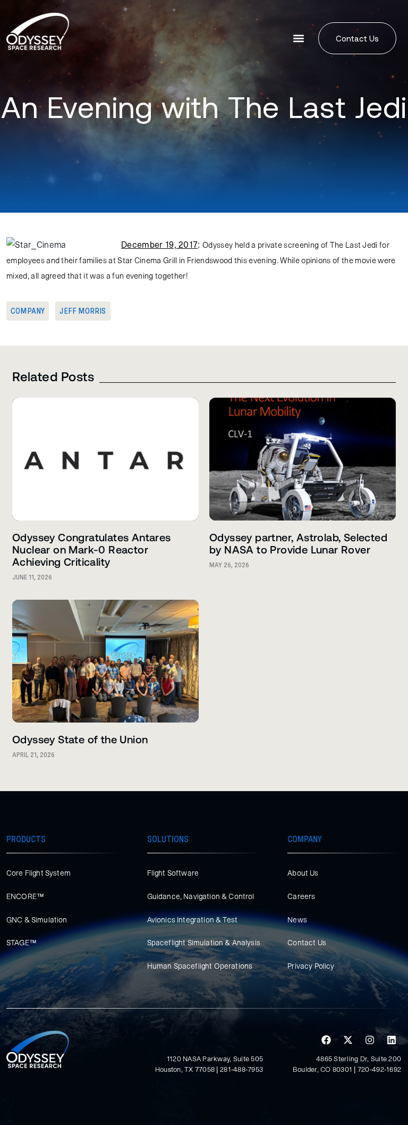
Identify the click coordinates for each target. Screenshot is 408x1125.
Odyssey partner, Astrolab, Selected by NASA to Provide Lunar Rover (298, 543)
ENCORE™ (25, 896)
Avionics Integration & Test (192, 919)
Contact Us (306, 942)
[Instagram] (369, 1040)
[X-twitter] (348, 1040)
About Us (302, 873)
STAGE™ (21, 942)
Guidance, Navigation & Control (200, 896)
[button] (299, 38)
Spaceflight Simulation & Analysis (203, 942)
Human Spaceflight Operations (199, 966)
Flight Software (173, 873)
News (297, 919)
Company (28, 311)
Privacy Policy (310, 966)
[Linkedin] (391, 1040)
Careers (301, 896)
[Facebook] (326, 1040)
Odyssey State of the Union (80, 739)
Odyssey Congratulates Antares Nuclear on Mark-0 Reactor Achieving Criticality (91, 549)
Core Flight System (38, 873)
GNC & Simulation (36, 919)
